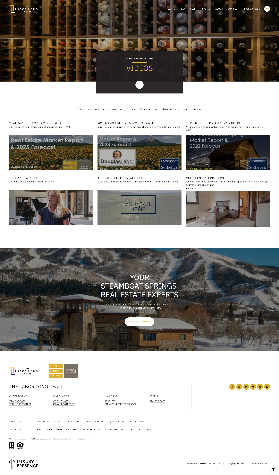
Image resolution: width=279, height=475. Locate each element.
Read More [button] (191, 188)
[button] (139, 321)
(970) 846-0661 (17, 401)
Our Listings (44, 421)
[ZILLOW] (267, 387)
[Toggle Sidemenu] (267, 9)
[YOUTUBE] (253, 387)
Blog (40, 429)
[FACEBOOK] (232, 387)
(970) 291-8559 (61, 401)
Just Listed (117, 421)
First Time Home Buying (61, 429)
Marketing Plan (90, 429)
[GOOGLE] (260, 387)
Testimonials (145, 429)
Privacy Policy (261, 463)
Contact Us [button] (136, 421)
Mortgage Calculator (119, 429)
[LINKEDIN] (246, 387)
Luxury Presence (209, 463)
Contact (233, 9)
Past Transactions (69, 421)
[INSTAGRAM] (239, 387)
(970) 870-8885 (251, 9)
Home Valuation (96, 421)
